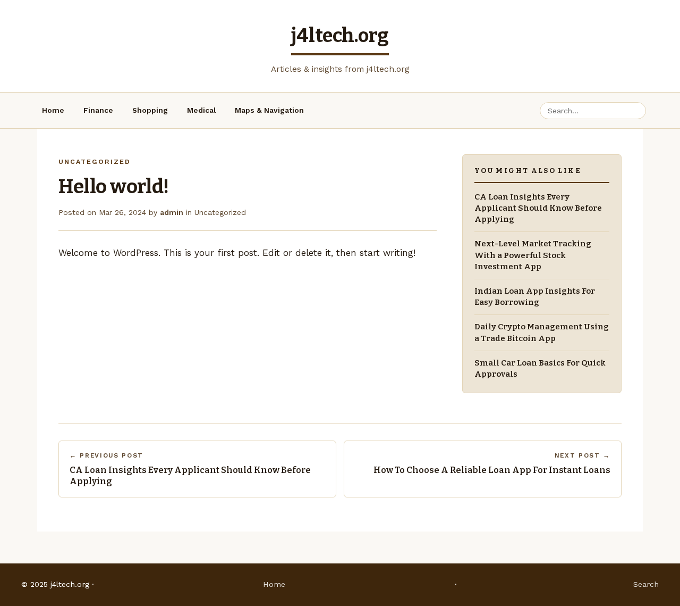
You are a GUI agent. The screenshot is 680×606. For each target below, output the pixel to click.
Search (646, 584)
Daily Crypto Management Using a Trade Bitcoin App (541, 332)
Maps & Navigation (269, 110)
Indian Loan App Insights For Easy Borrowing (534, 296)
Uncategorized (220, 212)
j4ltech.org (339, 35)
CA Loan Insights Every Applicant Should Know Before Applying (538, 208)
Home (53, 110)
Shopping (150, 110)
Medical (201, 110)
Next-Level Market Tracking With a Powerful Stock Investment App (532, 255)
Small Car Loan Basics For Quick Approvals (540, 368)
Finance (98, 110)
